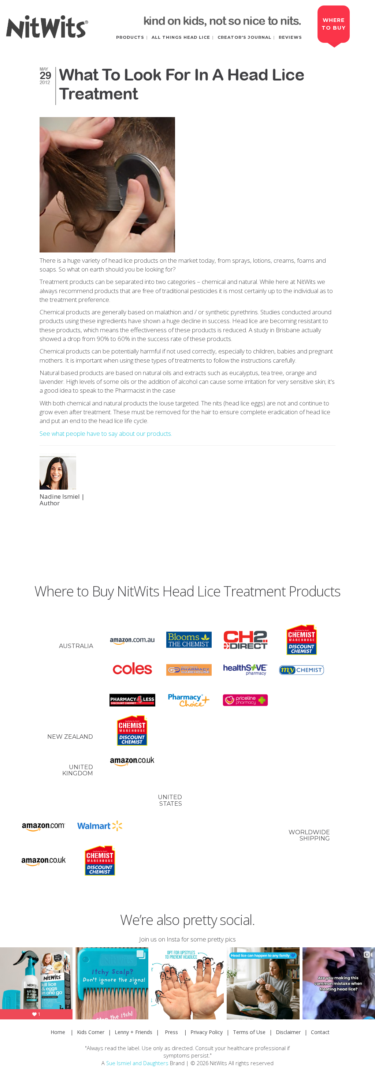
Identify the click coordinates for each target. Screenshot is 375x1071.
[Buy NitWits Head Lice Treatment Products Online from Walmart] (100, 826)
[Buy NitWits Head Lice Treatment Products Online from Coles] (132, 670)
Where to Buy (334, 24)
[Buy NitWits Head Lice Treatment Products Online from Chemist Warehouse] (301, 640)
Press (171, 1032)
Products (130, 37)
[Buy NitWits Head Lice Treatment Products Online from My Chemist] (301, 670)
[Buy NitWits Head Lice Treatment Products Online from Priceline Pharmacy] (245, 700)
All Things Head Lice (181, 37)
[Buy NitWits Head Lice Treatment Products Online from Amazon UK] (132, 761)
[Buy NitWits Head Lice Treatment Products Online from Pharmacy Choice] (189, 700)
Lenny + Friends (133, 1032)
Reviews (290, 37)
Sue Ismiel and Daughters (137, 1063)
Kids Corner (90, 1032)
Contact (320, 1032)
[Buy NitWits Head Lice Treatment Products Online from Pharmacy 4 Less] (132, 700)
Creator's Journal (244, 37)
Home (58, 1032)
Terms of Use (249, 1032)
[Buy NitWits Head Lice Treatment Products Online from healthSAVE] (245, 670)
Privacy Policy (206, 1032)
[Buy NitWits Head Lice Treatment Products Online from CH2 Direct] (245, 640)
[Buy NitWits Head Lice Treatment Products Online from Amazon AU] (132, 640)
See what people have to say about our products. (106, 433)
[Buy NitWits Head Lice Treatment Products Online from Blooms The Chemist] (189, 640)
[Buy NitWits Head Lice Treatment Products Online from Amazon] (43, 826)
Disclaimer (288, 1032)
